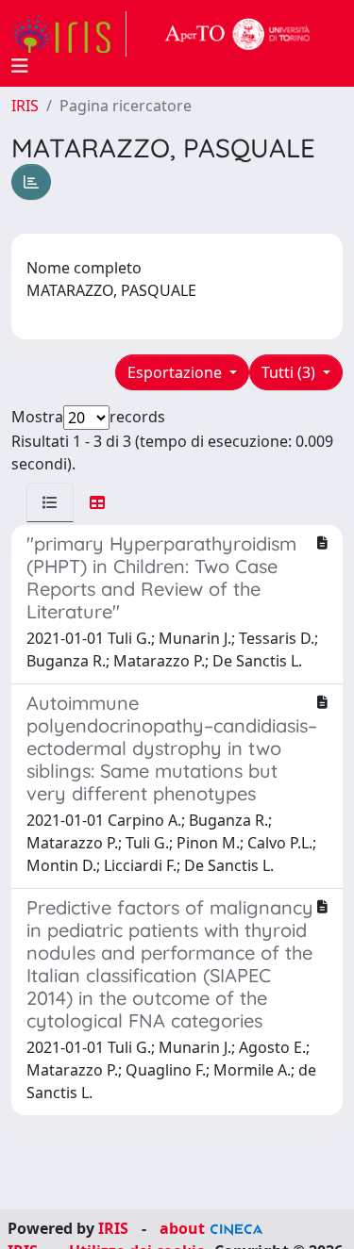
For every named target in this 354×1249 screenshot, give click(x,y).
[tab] (50, 502)
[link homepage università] (238, 34)
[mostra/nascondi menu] (19, 66)
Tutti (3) (290, 372)
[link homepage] (68, 34)
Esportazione (176, 372)
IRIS (25, 105)
